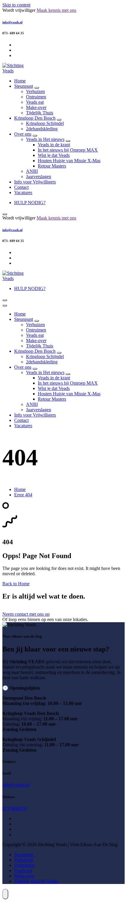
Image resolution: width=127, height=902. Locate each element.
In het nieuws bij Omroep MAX (68, 149)
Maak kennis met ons (56, 10)
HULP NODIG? (29, 202)
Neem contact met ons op (26, 614)
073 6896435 (14, 808)
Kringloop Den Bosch (35, 118)
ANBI (32, 171)
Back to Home (16, 583)
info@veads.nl (12, 22)
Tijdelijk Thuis (39, 112)
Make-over (36, 107)
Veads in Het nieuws (45, 139)
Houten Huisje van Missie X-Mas (69, 160)
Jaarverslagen (38, 176)
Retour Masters (52, 165)
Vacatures (23, 192)
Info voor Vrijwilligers (35, 181)
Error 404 (23, 494)
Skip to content (16, 4)
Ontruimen (36, 96)
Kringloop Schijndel (45, 123)
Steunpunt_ (24, 854)
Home (20, 80)
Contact (21, 187)
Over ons (22, 133)
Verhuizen (35, 91)
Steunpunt (23, 86)
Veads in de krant (54, 144)
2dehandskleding (42, 128)
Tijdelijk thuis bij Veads (36, 881)
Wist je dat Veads (54, 155)
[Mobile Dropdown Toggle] (36, 88)
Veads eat (35, 102)
